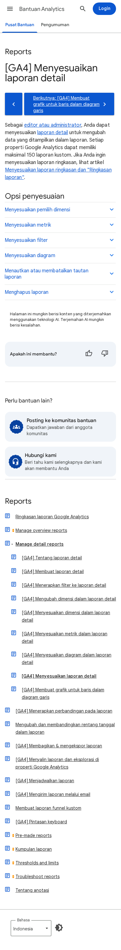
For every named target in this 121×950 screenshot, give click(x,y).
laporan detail (52, 132)
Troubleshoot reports (38, 876)
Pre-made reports (34, 835)
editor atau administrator (52, 125)
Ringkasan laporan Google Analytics (52, 517)
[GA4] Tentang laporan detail (52, 558)
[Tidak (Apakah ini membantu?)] (105, 354)
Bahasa (23, 920)
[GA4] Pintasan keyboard (41, 822)
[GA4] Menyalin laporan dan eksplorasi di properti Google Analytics (57, 763)
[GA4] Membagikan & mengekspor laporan (59, 746)
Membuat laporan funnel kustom (48, 808)
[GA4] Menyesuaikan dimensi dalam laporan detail (66, 616)
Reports (18, 501)
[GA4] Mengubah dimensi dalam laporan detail (69, 599)
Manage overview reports (41, 530)
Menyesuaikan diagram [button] (30, 255)
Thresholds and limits (37, 863)
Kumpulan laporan (34, 849)
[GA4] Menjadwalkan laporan (45, 780)
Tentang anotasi (32, 890)
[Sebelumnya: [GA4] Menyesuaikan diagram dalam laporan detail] (13, 104)
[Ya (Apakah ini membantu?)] (89, 354)
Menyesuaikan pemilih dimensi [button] (37, 210)
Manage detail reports (40, 544)
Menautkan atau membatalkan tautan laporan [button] (46, 274)
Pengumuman (55, 24)
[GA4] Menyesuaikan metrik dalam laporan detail (64, 637)
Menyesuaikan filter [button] (26, 240)
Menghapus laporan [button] (26, 292)
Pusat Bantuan (19, 24)
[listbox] (31, 928)
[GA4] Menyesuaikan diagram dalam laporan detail (66, 658)
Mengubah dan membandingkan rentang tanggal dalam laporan (65, 728)
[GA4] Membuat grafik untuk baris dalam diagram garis (63, 693)
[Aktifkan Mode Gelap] (59, 927)
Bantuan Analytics (42, 9)
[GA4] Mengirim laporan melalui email (53, 794)
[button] (9, 8)
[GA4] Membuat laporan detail (53, 571)
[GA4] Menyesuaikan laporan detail (59, 676)
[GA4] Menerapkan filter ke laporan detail (64, 585)
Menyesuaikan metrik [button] (28, 225)
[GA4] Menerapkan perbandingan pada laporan (64, 711)
